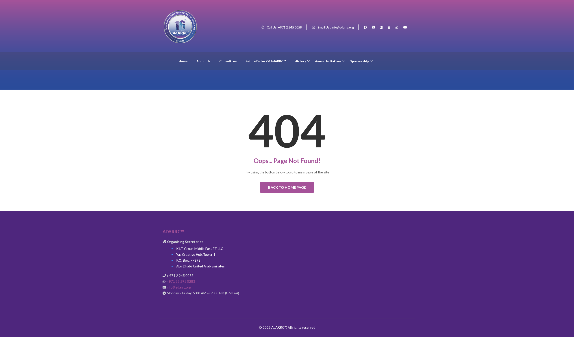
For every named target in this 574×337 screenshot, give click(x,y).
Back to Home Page (287, 187)
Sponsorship (359, 61)
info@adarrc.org (179, 287)
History (300, 61)
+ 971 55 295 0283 (180, 281)
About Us (203, 61)
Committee (228, 61)
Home (182, 61)
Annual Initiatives (328, 61)
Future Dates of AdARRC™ (266, 61)
